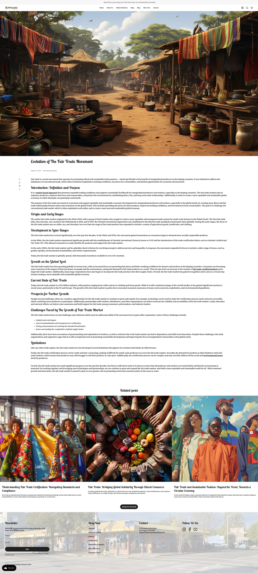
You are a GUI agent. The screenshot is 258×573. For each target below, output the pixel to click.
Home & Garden (94, 532)
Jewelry (91, 536)
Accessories (93, 540)
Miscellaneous (94, 549)
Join (27, 549)
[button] (109, 8)
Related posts (129, 390)
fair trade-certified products (205, 269)
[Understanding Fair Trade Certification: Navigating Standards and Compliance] (43, 439)
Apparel (91, 528)
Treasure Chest (94, 553)
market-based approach (46, 193)
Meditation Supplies (96, 545)
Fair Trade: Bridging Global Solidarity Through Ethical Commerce (126, 487)
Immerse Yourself (129, 507)
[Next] (251, 432)
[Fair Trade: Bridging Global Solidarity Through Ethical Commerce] (129, 439)
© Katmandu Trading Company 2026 (18, 564)
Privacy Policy (38, 553)
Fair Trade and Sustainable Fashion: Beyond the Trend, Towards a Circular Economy (212, 488)
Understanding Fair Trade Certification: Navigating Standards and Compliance (41, 488)
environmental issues (213, 355)
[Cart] (251, 8)
